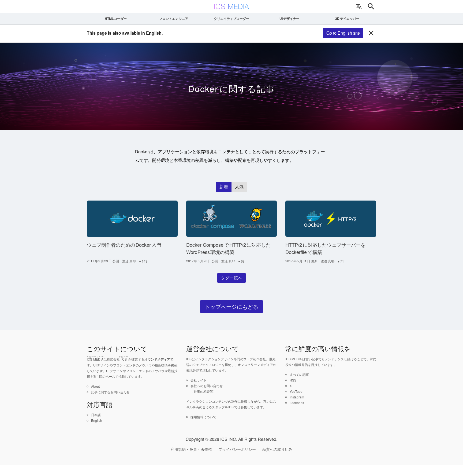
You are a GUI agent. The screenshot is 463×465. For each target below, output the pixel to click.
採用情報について (203, 417)
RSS (293, 380)
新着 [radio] (223, 186)
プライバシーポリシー (237, 449)
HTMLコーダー (116, 18)
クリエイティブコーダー (231, 18)
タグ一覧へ (231, 278)
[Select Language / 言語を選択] (359, 6)
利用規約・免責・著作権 (191, 449)
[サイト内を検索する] (371, 6)
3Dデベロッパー (347, 18)
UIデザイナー (289, 18)
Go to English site (343, 33)
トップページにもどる (231, 306)
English (96, 420)
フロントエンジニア (173, 18)
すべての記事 (299, 374)
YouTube (296, 391)
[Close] (371, 33)
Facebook (297, 402)
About (95, 386)
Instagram (297, 397)
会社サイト (199, 380)
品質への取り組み (277, 449)
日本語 (96, 414)
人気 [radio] (239, 186)
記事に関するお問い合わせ (110, 392)
